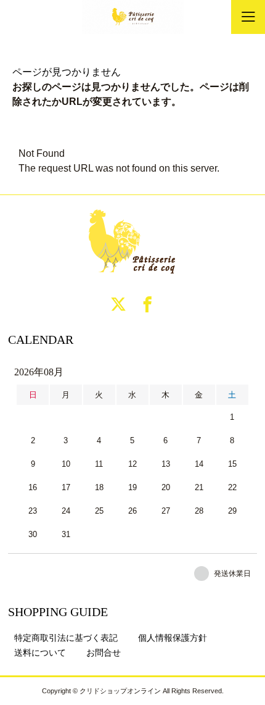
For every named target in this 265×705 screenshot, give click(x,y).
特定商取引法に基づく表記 (66, 637)
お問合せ (103, 652)
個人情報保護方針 (172, 637)
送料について (40, 652)
